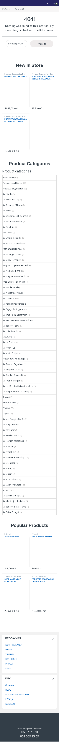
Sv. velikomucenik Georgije (15, 215)
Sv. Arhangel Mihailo (12, 205)
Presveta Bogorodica (12, 74)
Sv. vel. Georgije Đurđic (14, 419)
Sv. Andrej (7, 468)
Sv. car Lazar (9, 429)
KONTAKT (10, 703)
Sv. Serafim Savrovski (13, 375)
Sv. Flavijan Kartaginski (13, 440)
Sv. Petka (7, 210)
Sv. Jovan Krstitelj (11, 199)
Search (42, 3)
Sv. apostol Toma (11, 325)
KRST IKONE (9, 298)
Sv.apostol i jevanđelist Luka (16, 265)
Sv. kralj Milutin (10, 424)
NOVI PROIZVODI (13, 644)
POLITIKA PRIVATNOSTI (17, 694)
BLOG (8, 689)
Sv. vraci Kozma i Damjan (15, 314)
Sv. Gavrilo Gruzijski (12, 495)
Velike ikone (8, 177)
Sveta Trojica (9, 342)
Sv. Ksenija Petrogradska (14, 303)
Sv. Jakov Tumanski (12, 259)
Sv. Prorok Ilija (9, 451)
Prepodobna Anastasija (14, 358)
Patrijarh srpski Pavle (13, 248)
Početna (6, 9)
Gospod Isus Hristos (12, 183)
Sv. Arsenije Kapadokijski (14, 457)
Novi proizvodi (9, 402)
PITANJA (9, 699)
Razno (6, 397)
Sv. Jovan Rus (9, 347)
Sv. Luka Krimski (10, 331)
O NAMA (9, 685)
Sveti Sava (7, 232)
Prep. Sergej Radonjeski (14, 281)
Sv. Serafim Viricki (11, 435)
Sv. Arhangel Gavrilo (12, 254)
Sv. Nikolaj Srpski (11, 287)
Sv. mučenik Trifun (11, 369)
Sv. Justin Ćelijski (10, 353)
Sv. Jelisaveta (9, 462)
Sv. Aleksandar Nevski (13, 292)
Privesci (6, 407)
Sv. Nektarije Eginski (12, 270)
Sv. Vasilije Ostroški (12, 237)
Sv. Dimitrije (8, 227)
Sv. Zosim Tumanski (12, 243)
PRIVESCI (9, 663)
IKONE (6, 490)
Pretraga (42, 43)
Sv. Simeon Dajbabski (13, 364)
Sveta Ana (7, 336)
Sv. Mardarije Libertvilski (14, 501)
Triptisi (6, 413)
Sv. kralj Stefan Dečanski (14, 276)
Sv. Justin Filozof (10, 479)
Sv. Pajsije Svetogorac (13, 309)
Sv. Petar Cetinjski (11, 512)
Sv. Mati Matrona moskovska (17, 320)
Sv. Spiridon (8, 446)
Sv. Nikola (7, 194)
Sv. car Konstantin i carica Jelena (18, 386)
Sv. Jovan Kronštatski (13, 484)
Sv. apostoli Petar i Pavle (14, 506)
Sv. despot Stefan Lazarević (16, 391)
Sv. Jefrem (7, 473)
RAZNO (9, 668)
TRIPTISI (9, 654)
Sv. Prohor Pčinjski (11, 380)
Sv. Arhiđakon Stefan (12, 221)
